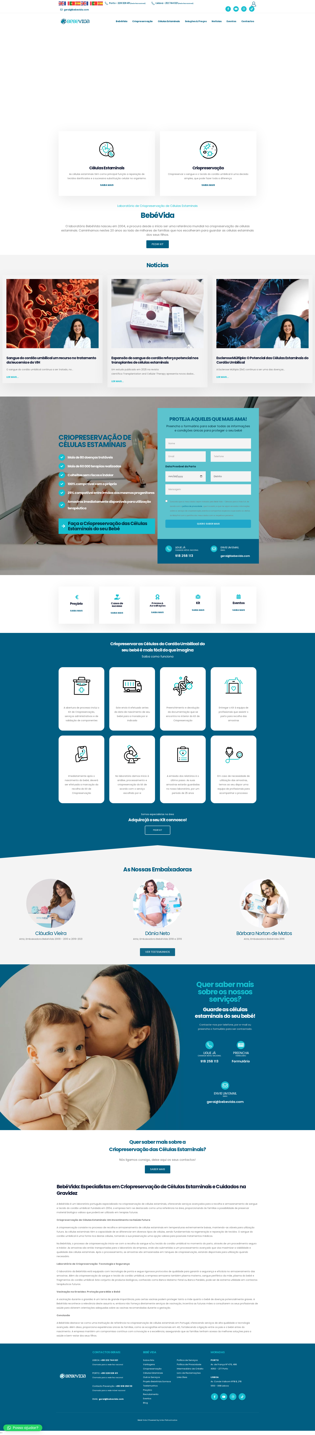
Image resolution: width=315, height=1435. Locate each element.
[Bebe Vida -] (75, 21)
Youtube (223, 1396)
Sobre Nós (148, 1360)
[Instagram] (244, 9)
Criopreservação (142, 21)
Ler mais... (12, 377)
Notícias (216, 21)
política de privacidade (192, 506)
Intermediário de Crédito (190, 1368)
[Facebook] (228, 9)
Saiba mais (107, 185)
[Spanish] (78, 3)
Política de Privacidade (189, 1364)
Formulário (241, 1061)
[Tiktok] (251, 9)
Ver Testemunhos (157, 951)
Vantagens (149, 1364)
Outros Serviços (151, 1377)
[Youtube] (236, 9)
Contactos (247, 21)
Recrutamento (150, 1394)
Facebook (214, 1396)
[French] (67, 3)
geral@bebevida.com (235, 556)
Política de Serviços (187, 1360)
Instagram (232, 1396)
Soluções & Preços (196, 21)
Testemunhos (150, 1385)
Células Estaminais (169, 21)
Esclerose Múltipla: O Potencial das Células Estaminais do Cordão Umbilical (262, 360)
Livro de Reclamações (189, 1373)
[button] (22, 1428)
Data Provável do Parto (180, 466)
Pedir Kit (158, 244)
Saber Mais (157, 1169)
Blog (145, 1402)
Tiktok (242, 1396)
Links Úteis (182, 1377)
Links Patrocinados (168, 1420)
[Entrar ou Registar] (253, 3)
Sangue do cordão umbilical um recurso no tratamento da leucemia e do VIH (51, 360)
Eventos (231, 21)
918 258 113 (184, 555)
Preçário (147, 1390)
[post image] (52, 313)
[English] (61, 3)
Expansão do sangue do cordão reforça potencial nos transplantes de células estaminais (154, 360)
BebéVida (121, 21)
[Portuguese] (72, 3)
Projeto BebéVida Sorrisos (157, 1381)
